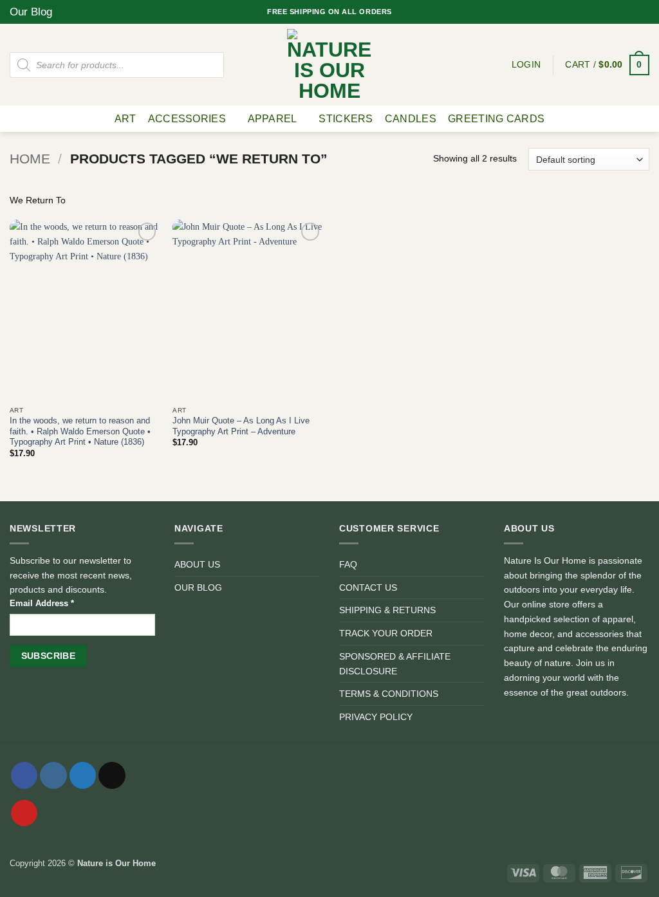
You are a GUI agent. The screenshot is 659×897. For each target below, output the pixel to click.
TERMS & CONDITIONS (388, 694)
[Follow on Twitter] (622, 11)
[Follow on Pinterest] (643, 11)
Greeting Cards (496, 118)
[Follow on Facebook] (600, 11)
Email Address (42, 603)
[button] (607, 65)
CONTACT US (368, 587)
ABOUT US (197, 564)
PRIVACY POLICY (376, 717)
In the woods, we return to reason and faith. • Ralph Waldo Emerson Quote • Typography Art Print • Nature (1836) (80, 431)
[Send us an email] (632, 11)
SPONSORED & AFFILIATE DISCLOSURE (394, 663)
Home (30, 159)
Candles (410, 118)
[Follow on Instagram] (611, 11)
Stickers (346, 118)
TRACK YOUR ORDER (385, 633)
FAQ (348, 564)
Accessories (187, 118)
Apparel (272, 118)
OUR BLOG (198, 587)
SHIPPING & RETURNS (387, 610)
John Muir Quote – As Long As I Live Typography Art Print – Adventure (241, 426)
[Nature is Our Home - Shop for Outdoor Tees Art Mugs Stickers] (329, 65)
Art (125, 118)
